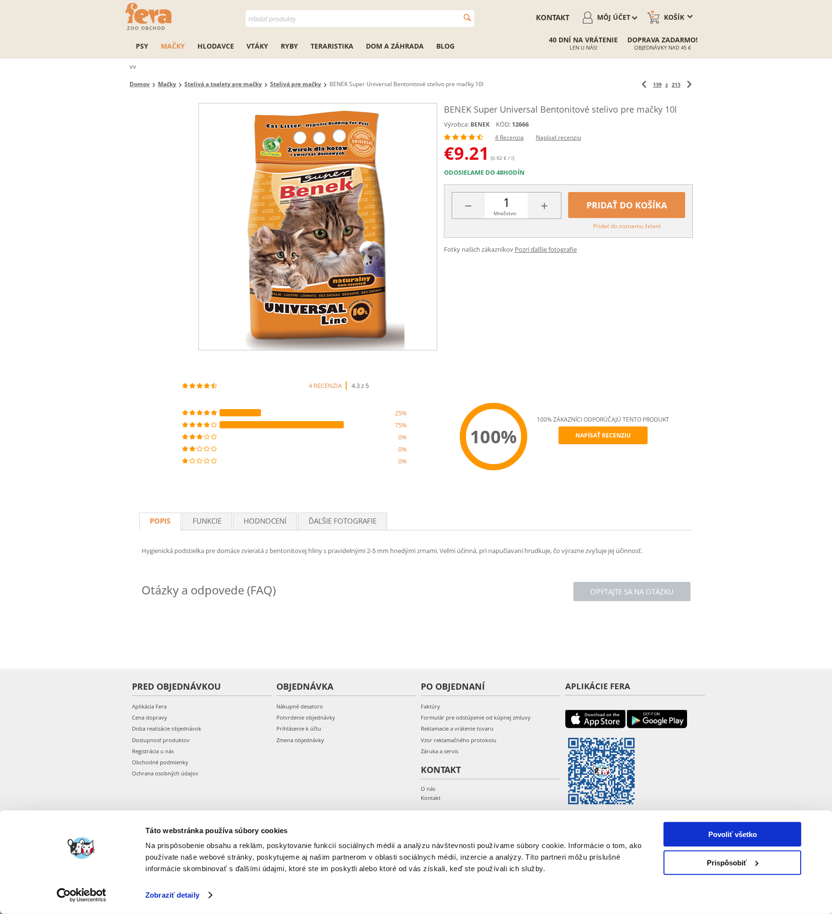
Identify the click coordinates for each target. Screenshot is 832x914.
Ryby (289, 46)
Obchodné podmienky (160, 762)
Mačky (173, 46)
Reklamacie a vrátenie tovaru (457, 728)
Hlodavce (215, 46)
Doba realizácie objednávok (166, 728)
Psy (142, 46)
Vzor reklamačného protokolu (458, 740)
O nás (428, 788)
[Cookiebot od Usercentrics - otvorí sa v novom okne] (81, 895)
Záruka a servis (439, 751)
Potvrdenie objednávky (305, 717)
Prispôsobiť (727, 862)
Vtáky (257, 46)
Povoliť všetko (732, 834)
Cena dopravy (149, 717)
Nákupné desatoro (299, 706)
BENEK (480, 124)
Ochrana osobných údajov (165, 773)
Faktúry (430, 706)
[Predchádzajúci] (644, 84)
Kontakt (553, 17)
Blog (445, 46)
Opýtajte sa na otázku (632, 591)
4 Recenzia (509, 137)
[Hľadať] (467, 17)
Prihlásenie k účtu (298, 728)
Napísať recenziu (558, 137)
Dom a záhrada (395, 46)
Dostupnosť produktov (161, 740)
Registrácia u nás (153, 751)
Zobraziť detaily (172, 895)
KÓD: (503, 124)
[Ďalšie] (689, 84)
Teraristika (332, 46)
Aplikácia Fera (149, 706)
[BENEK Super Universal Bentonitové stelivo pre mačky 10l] (318, 226)
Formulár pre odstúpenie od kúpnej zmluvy (476, 717)
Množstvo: (505, 213)
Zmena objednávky (300, 740)
